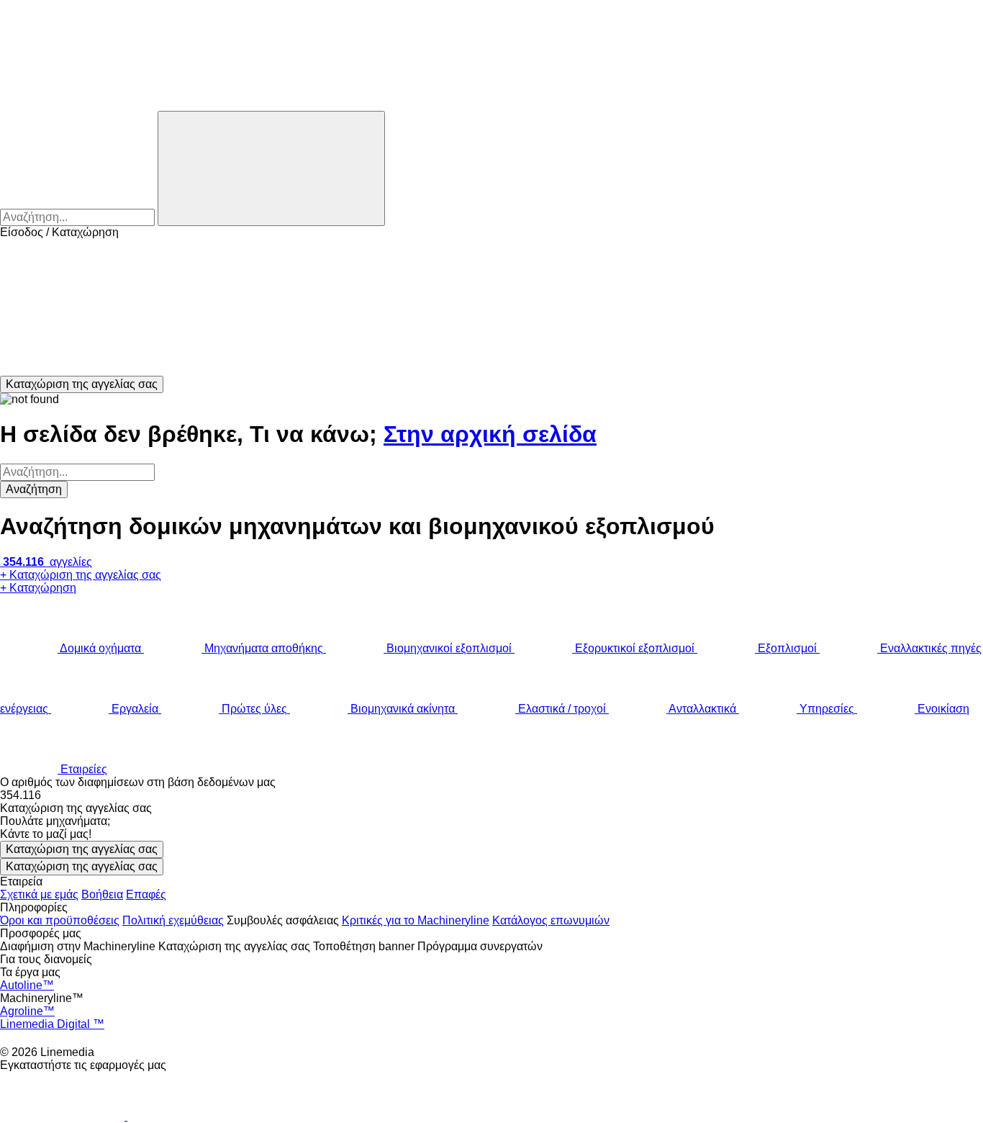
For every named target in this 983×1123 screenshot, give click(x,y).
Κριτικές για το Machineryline (415, 920)
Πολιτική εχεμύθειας (173, 920)
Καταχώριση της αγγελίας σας (82, 849)
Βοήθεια (102, 894)
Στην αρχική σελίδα (490, 434)
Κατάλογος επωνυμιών (551, 920)
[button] (491, 307)
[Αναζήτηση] (271, 168)
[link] (491, 795)
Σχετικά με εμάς (39, 894)
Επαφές (146, 894)
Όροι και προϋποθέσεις (59, 920)
